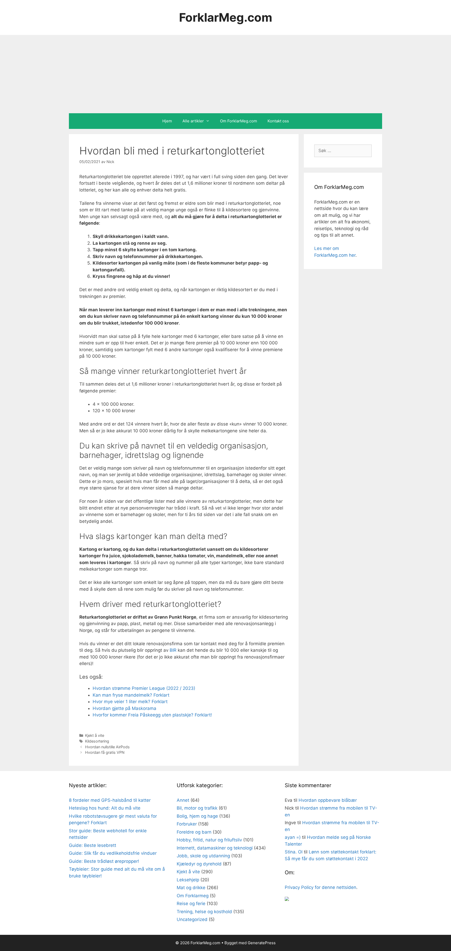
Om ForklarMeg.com (238, 120)
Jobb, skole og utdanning (203, 855)
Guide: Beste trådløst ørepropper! (104, 861)
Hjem (167, 120)
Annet (183, 800)
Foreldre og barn (194, 832)
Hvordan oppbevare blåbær (328, 800)
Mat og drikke (191, 887)
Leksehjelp (188, 879)
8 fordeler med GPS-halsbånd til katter (110, 800)
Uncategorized (192, 919)
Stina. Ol (293, 851)
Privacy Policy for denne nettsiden (320, 887)
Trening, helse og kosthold (204, 911)
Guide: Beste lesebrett (92, 845)
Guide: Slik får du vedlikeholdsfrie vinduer (113, 853)
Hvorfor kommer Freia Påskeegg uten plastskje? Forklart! (152, 714)
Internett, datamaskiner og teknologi (215, 848)
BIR (173, 650)
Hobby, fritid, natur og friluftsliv (209, 839)
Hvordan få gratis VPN (104, 752)
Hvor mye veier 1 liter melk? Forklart (130, 701)
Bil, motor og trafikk (197, 808)
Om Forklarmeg (193, 895)
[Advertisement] (225, 74)
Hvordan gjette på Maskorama (124, 708)
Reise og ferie (191, 903)
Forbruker (187, 824)
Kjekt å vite (94, 735)
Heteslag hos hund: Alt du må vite (104, 808)
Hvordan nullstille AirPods (107, 747)
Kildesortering (97, 741)
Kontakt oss (278, 120)
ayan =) (293, 837)
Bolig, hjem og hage (197, 816)
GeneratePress (262, 942)
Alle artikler (193, 120)
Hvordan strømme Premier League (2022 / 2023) (144, 688)
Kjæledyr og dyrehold (199, 863)
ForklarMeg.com (225, 17)
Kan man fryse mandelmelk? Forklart (131, 695)
